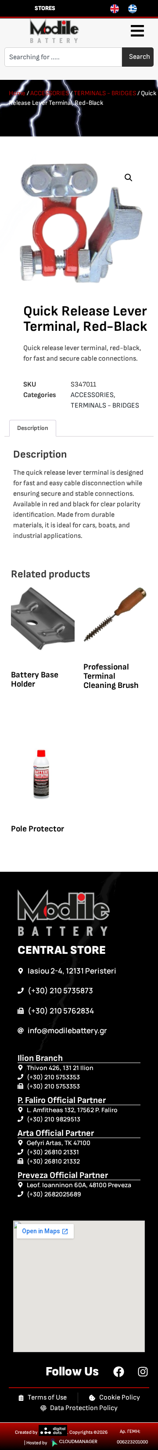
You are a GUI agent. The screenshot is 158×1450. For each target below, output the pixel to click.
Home (17, 93)
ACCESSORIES (49, 93)
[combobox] (63, 57)
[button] (137, 31)
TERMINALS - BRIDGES (105, 93)
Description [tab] (32, 428)
